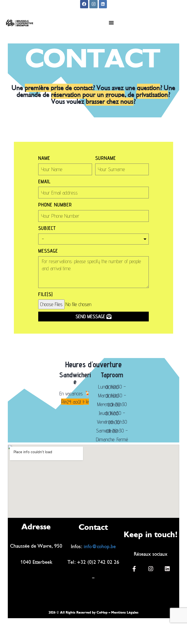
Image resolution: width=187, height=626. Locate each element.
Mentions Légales (125, 612)
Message (48, 251)
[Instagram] (93, 4)
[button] (111, 23)
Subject (47, 228)
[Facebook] (84, 4)
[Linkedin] (103, 4)
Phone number (55, 205)
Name (44, 158)
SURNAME (105, 158)
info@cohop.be (100, 547)
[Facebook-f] (134, 568)
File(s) (45, 294)
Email (44, 181)
